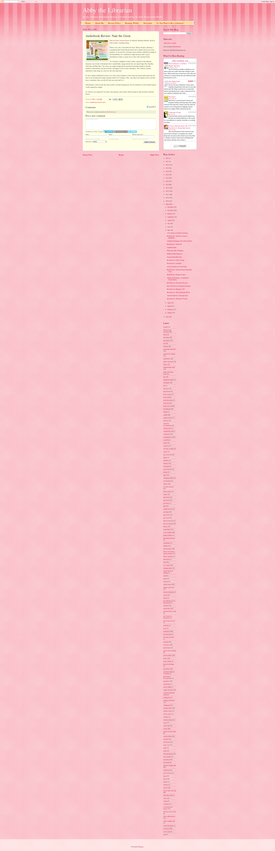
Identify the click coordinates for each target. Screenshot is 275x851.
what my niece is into (169, 812)
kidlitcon (166, 546)
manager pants (167, 568)
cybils (165, 452)
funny (165, 494)
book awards (167, 394)
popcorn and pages (168, 664)
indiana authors (167, 535)
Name (87, 134)
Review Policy (114, 23)
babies (165, 364)
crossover (166, 446)
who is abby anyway (169, 816)
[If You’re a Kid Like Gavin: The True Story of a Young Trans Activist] (166, 129)
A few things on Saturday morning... (178, 233)
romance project (168, 720)
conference (166, 434)
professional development (167, 677)
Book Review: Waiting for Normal (177, 299)
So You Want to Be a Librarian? (170, 23)
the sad (165, 779)
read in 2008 (167, 687)
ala (164, 343)
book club (166, 397)
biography (166, 383)
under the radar (167, 795)
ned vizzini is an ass (169, 621)
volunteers (166, 804)
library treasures (168, 556)
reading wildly (167, 708)
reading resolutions (169, 700)
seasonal (165, 739)
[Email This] (114, 99)
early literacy (167, 469)
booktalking (166, 409)
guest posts (166, 515)
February (170, 309)
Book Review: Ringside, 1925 (176, 289)
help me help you (168, 521)
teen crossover (167, 773)
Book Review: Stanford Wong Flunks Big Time (179, 270)
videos (165, 801)
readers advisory (168, 690)
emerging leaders (168, 478)
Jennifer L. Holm (173, 67)
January (169, 313)
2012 (167, 191)
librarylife (166, 559)
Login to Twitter (132, 131)
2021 (167, 161)
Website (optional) (137, 134)
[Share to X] (118, 99)
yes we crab (166, 832)
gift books (166, 497)
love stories (166, 565)
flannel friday (167, 491)
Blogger (141, 847)
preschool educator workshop (169, 673)
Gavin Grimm (173, 129)
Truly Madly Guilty (174, 81)
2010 (167, 198)
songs (165, 748)
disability (166, 460)
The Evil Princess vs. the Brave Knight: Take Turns (178, 65)
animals (165, 346)
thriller (165, 782)
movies (165, 595)
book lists (166, 403)
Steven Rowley (173, 98)
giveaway (166, 503)
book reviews (102, 102)
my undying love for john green (169, 602)
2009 (167, 201)
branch (165, 412)
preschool (166, 669)
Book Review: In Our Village (175, 260)
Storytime (147, 23)
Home (88, 23)
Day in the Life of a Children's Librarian (179, 286)
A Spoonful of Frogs (175, 112)
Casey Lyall (172, 114)
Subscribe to (89, 142)
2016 (167, 178)
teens (164, 776)
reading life (166, 697)
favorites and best (168, 487)
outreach (165, 642)
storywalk (166, 762)
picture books (167, 655)
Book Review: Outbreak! (174, 244)
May (168, 230)
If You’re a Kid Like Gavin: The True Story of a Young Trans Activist (179, 127)
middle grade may (168, 587)
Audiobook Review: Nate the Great (177, 296)
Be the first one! (111, 112)
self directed (167, 742)
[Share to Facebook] (120, 99)
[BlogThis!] (116, 99)
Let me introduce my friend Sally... (177, 267)
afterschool (166, 340)
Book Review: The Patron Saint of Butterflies (177, 237)
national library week (169, 611)
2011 (167, 194)
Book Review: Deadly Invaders (176, 275)
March (169, 306)
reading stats (167, 705)
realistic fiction (167, 711)
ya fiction (166, 829)
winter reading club (169, 821)
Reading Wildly (132, 23)
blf (164, 386)
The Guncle (172, 97)
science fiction (167, 736)
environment (167, 481)
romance (165, 717)
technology (166, 770)
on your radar (167, 634)
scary (164, 723)
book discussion (168, 400)
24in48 (165, 327)
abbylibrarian (177, 47)
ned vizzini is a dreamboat (167, 617)
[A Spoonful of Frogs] (166, 118)
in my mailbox (167, 532)
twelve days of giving (169, 791)
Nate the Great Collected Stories (120, 40)
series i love (166, 745)
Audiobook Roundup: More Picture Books (179, 241)
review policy (167, 714)
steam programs (168, 754)
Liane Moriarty (173, 83)
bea (164, 377)
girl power (166, 500)
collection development (167, 424)
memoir (165, 581)
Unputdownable (171, 247)
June (168, 227)
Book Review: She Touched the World (178, 292)
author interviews (168, 361)
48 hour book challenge (167, 331)
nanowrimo (166, 608)
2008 (167, 204)
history (165, 526)
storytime (166, 759)
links (164, 562)
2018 (167, 171)
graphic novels (167, 509)
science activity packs (169, 731)
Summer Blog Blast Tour (174, 257)
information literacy (169, 538)
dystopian (166, 466)
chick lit (165, 421)
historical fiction (168, 524)
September (170, 217)
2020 (167, 165)
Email (110, 134)
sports (165, 751)
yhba (164, 834)
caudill (165, 415)
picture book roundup (169, 651)
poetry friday (167, 661)
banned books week (169, 367)
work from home (168, 826)
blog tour (166, 388)
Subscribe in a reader (170, 43)
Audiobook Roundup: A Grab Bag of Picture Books (178, 279)
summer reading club (169, 765)
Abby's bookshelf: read (180, 61)
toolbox (165, 785)
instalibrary (166, 543)
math (164, 576)
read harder (166, 684)
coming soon (167, 428)
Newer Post (87, 154)
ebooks (165, 472)
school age (166, 726)
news (164, 628)
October (170, 214)
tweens (165, 788)
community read (168, 431)
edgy (164, 475)
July (168, 223)
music (165, 598)
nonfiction (166, 631)
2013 (167, 188)
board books (167, 391)
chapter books (167, 418)
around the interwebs (169, 349)
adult (164, 335)
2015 (167, 181)
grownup (166, 512)
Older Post (154, 154)
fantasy (165, 484)
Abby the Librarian (107, 10)
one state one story (168, 637)
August (169, 220)
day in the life (167, 455)
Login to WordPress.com (121, 131)
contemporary (167, 437)
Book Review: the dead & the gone (177, 283)
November (170, 210)
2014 (167, 185)
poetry (165, 658)
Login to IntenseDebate (109, 131)
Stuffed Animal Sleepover (174, 254)
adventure (166, 337)
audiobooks (93, 102)
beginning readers (168, 380)
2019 (167, 168)
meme (165, 579)
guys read (166, 518)
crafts (165, 443)
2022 (167, 158)
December (170, 207)
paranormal (166, 648)
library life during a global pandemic (169, 552)
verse (164, 798)
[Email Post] (109, 99)
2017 (167, 175)
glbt (164, 506)
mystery (165, 606)
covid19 (165, 440)
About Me (99, 23)
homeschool (166, 529)
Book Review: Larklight (174, 263)
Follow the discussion (154, 107)
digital (165, 457)
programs (166, 681)
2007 (167, 317)
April (169, 303)
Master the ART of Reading (175, 250)
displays (165, 463)
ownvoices (166, 645)
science (165, 729)
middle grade (167, 584)
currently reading (168, 449)
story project (167, 757)
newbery (165, 625)
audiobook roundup (169, 354)
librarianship (167, 549)
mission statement (168, 592)
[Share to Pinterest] (122, 99)
